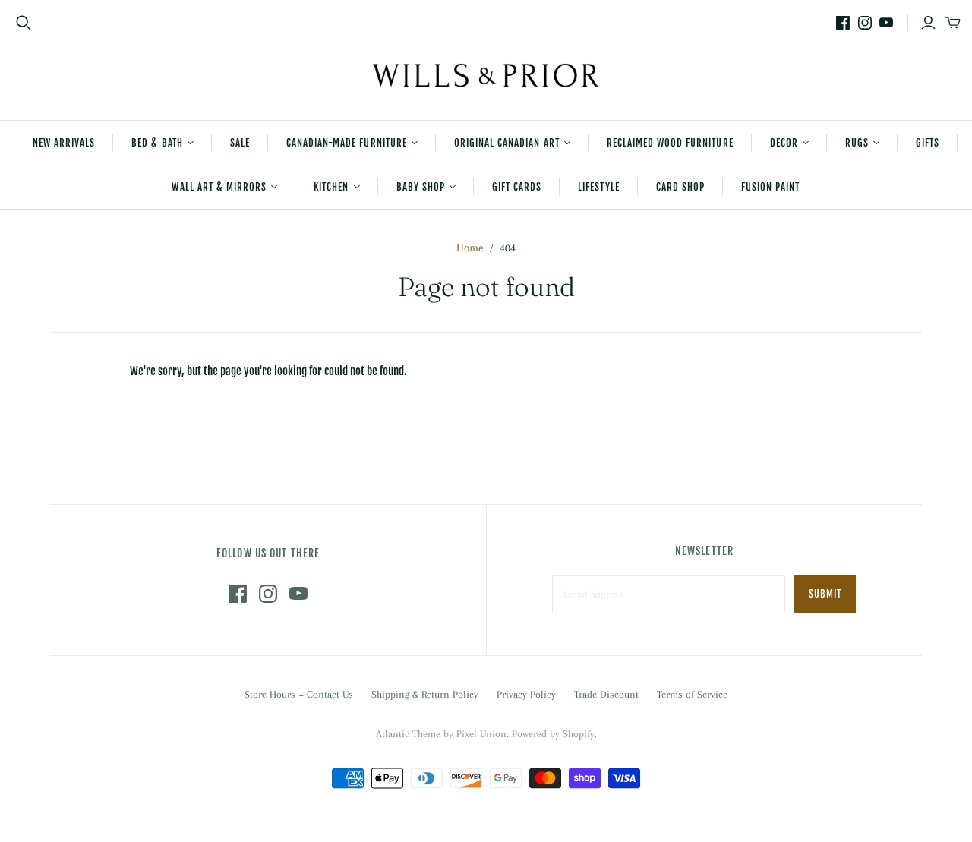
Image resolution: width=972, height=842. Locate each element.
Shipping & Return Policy (424, 694)
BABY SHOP (420, 187)
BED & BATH (156, 143)
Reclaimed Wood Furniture (670, 143)
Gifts (927, 143)
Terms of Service (692, 694)
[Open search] (23, 22)
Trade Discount (606, 694)
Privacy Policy (526, 694)
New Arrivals (64, 143)
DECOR (784, 143)
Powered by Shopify (553, 734)
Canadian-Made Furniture (346, 143)
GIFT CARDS (516, 187)
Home (470, 247)
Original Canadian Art (507, 143)
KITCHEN (331, 187)
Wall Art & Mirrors (219, 187)
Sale (240, 143)
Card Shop (680, 187)
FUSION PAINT (770, 187)
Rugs (857, 143)
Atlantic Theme (408, 734)
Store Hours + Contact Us (299, 694)
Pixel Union (481, 734)
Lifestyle (598, 187)
